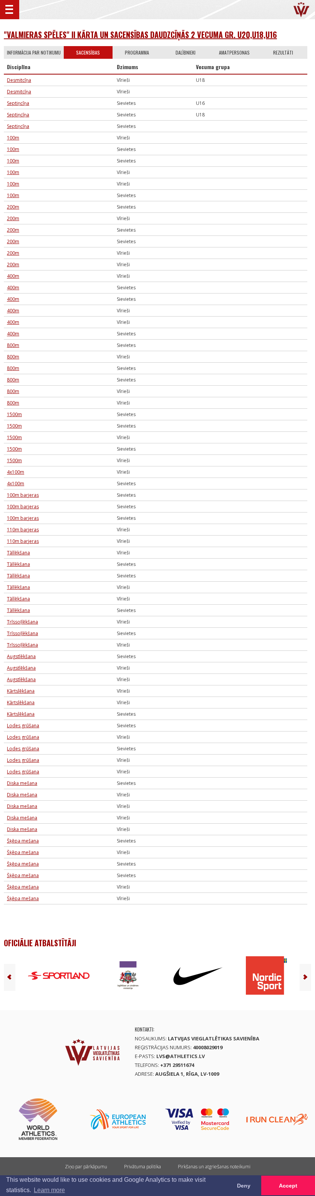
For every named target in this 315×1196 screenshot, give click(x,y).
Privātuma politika (142, 1166)
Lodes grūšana (23, 725)
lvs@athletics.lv (180, 1056)
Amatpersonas (234, 52)
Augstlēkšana (21, 656)
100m (13, 137)
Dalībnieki (186, 52)
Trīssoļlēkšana (22, 622)
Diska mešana (22, 783)
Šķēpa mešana (23, 841)
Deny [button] (243, 1186)
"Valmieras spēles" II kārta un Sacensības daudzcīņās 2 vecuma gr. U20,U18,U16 (140, 34)
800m (13, 345)
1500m (14, 414)
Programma (137, 52)
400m (13, 276)
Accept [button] (288, 1186)
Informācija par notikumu (34, 52)
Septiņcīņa (18, 103)
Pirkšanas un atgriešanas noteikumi (214, 1166)
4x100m (15, 472)
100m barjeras (23, 495)
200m (13, 207)
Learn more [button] (49, 1190)
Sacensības (88, 52)
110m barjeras (23, 529)
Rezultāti (283, 52)
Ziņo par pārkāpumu (86, 1166)
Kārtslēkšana (21, 691)
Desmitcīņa (19, 80)
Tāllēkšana (18, 552)
